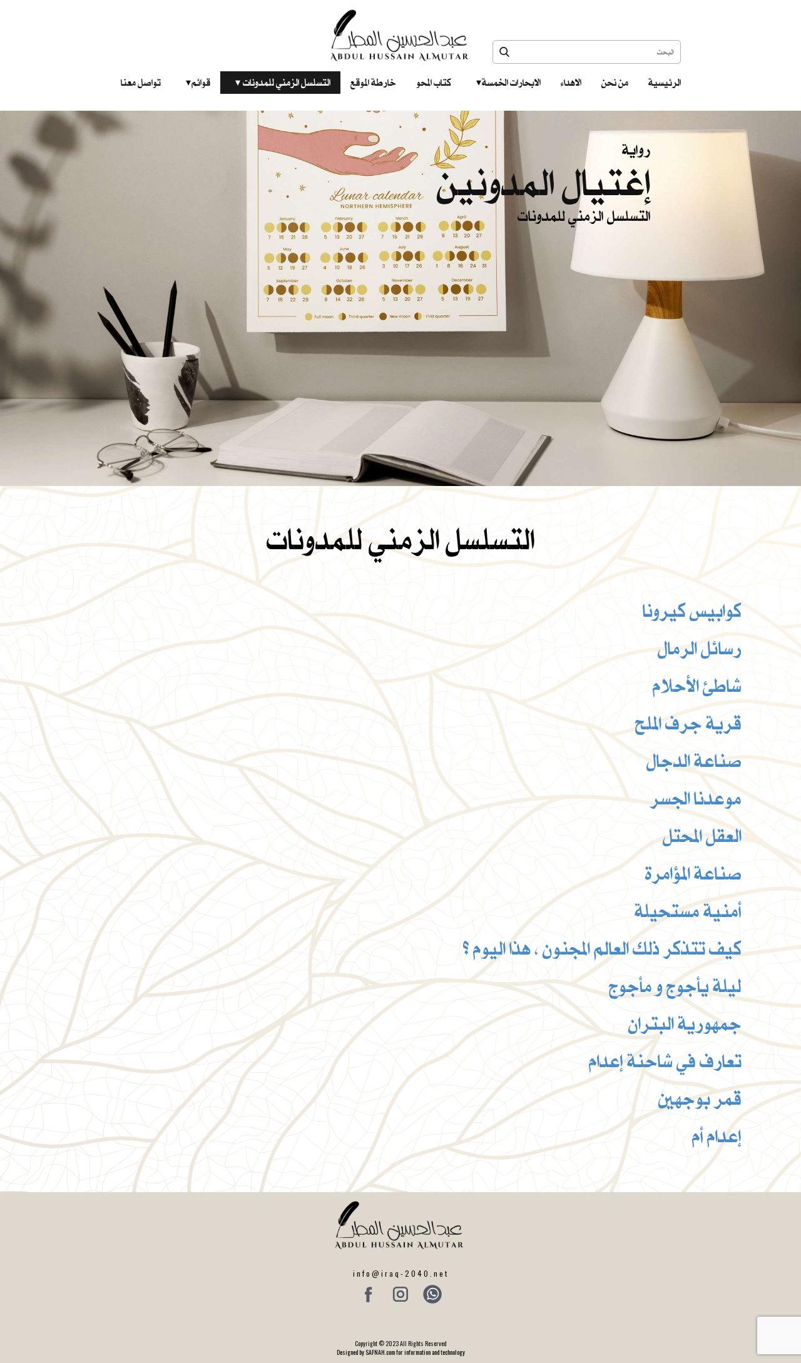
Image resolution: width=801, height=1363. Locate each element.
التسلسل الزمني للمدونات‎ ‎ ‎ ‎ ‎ (282, 82)
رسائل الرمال (700, 648)
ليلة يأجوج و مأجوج (675, 986)
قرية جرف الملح (688, 723)
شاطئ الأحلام (697, 685)
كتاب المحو (433, 82)
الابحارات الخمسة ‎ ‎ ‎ (508, 82)
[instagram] (400, 1294)
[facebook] (368, 1294)
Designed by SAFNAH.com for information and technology (401, 1352)
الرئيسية (664, 82)
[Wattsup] (432, 1294)
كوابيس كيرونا (692, 610)
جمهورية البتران (685, 1023)
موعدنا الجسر (696, 798)
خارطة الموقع (373, 82)
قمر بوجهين (700, 1098)
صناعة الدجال (694, 761)
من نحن (614, 82)
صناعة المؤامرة (693, 873)
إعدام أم (717, 1136)
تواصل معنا (141, 82)
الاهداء (571, 82)
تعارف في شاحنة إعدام (665, 1061)
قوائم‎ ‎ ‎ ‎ (198, 82)
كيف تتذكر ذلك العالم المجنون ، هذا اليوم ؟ (602, 948)
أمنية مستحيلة (688, 911)
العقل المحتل (702, 836)
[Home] (400, 35)
